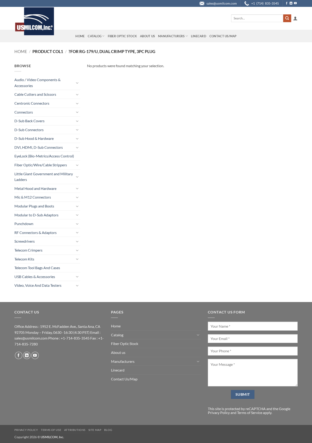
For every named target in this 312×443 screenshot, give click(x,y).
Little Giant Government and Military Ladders (43, 177)
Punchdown (23, 223)
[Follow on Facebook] (286, 3)
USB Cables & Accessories (34, 276)
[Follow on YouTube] (295, 3)
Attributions (74, 430)
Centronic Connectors (31, 103)
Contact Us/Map (223, 36)
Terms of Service (249, 412)
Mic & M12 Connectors (32, 197)
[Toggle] (77, 82)
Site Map (94, 430)
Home (80, 36)
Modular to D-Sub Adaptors (36, 215)
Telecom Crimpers (28, 250)
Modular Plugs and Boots (34, 206)
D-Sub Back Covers (29, 121)
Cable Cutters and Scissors (35, 94)
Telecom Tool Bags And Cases (37, 267)
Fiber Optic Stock (122, 36)
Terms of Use (51, 430)
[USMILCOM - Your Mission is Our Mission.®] (34, 21)
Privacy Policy (219, 412)
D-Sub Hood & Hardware (34, 138)
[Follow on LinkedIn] (291, 3)
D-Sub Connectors (29, 129)
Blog (108, 430)
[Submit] (287, 18)
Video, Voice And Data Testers (37, 285)
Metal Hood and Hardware (35, 188)
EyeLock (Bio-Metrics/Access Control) (44, 156)
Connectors (23, 112)
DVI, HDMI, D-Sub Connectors (38, 147)
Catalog (94, 36)
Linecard (198, 36)
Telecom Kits (24, 259)
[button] (295, 18)
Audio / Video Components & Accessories (37, 82)
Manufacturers (171, 36)
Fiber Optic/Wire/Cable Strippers (40, 165)
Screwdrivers (24, 241)
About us (147, 36)
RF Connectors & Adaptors (35, 232)
